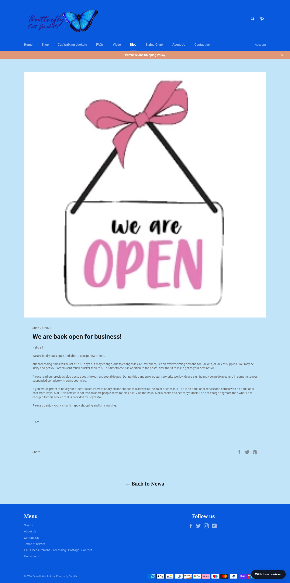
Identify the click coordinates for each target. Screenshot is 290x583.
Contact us (202, 45)
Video (117, 45)
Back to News (147, 483)
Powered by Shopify (66, 576)
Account (260, 44)
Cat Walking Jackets (72, 45)
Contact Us (31, 537)
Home (28, 45)
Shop (45, 45)
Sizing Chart (154, 45)
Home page (31, 556)
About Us (178, 45)
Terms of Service (34, 544)
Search (28, 525)
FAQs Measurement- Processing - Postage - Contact (58, 550)
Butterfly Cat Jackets (44, 576)
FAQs (100, 45)
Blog (133, 45)
